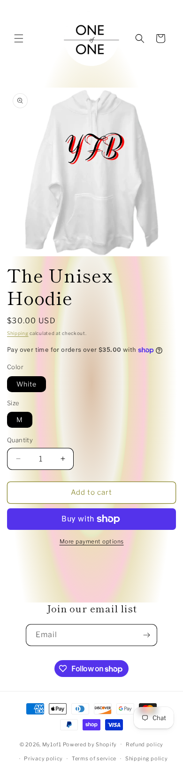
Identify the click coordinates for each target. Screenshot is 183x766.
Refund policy (144, 744)
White (26, 384)
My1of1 (51, 744)
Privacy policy (43, 758)
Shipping (18, 333)
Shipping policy (146, 758)
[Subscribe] (146, 635)
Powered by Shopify (90, 744)
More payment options (92, 541)
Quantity (20, 440)
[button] (18, 38)
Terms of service (94, 758)
